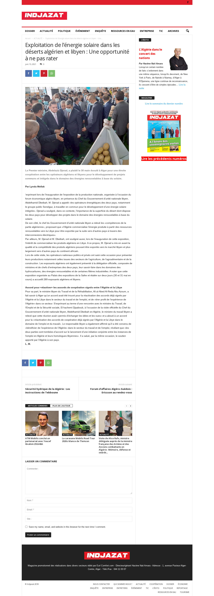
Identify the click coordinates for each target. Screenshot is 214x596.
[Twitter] (36, 73)
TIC (161, 31)
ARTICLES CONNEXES (37, 405)
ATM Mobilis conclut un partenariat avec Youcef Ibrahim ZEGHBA (38, 441)
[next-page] (130, 406)
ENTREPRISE (147, 31)
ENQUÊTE (100, 31)
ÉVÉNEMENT (83, 31)
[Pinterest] (44, 73)
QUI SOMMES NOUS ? (123, 584)
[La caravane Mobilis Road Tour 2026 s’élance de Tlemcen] (78, 423)
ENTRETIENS (122, 588)
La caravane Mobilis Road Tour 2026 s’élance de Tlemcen (78, 440)
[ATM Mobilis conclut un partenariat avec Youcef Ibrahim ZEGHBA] (42, 423)
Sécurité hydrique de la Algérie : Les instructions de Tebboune (47, 390)
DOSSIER (30, 31)
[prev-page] (126, 406)
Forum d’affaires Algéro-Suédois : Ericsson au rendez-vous (111, 390)
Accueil (28, 38)
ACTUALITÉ (46, 31)
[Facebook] (188, 2)
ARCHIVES (173, 31)
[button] (187, 31)
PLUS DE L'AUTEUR (61, 405)
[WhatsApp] (51, 73)
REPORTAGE (182, 588)
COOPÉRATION (156, 584)
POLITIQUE (64, 31)
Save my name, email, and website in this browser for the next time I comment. (67, 527)
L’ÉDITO (155, 588)
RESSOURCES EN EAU (123, 31)
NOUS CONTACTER (101, 584)
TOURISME (184, 592)
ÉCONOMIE (183, 584)
